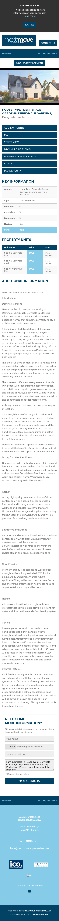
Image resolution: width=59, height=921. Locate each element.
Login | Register (47, 53)
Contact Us (48, 43)
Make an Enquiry (29, 781)
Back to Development (29, 63)
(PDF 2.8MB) (17, 149)
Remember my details (19, 774)
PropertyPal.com (41, 915)
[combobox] (10, 746)
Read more (30, 16)
